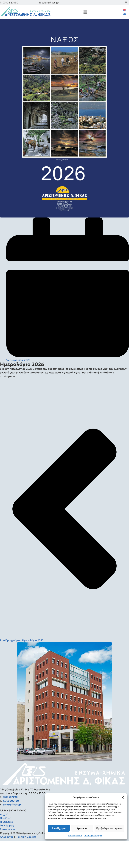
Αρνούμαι (82, 828)
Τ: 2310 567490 (9, 2)
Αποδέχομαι (59, 828)
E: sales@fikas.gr (49, 2)
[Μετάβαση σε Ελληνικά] (125, 14)
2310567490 (10, 797)
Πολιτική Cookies (26, 836)
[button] (122, 797)
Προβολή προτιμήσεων (109, 828)
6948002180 (11, 800)
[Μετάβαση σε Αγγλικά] (125, 10)
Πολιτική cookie (75, 835)
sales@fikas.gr (12, 804)
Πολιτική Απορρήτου (93, 835)
